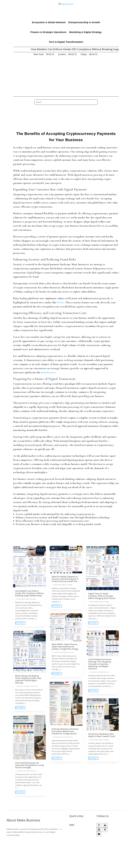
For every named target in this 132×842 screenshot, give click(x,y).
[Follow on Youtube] (99, 834)
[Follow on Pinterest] (105, 829)
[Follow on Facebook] (99, 825)
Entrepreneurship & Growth (84, 22)
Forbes (60, 302)
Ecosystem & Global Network (48, 22)
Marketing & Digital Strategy (85, 32)
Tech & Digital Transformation (66, 42)
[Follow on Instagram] (99, 829)
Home (71, 824)
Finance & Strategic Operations (48, 32)
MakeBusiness (48, 372)
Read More (19, 623)
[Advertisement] (66, 75)
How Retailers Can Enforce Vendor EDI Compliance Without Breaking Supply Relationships (62, 49)
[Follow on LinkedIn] (105, 825)
